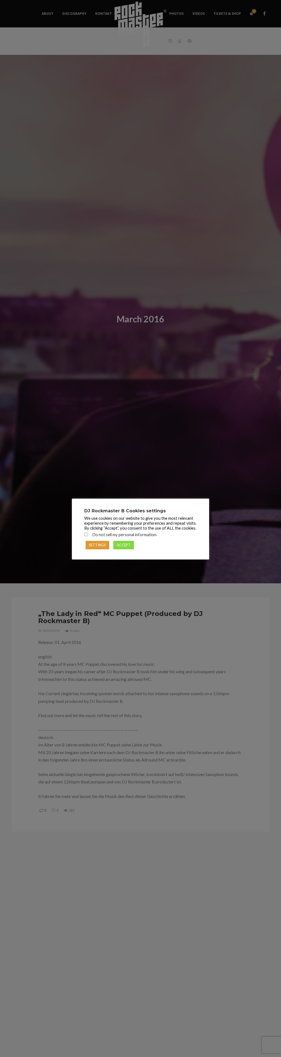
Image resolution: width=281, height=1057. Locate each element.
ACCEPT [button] (124, 545)
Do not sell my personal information (124, 534)
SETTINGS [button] (97, 545)
